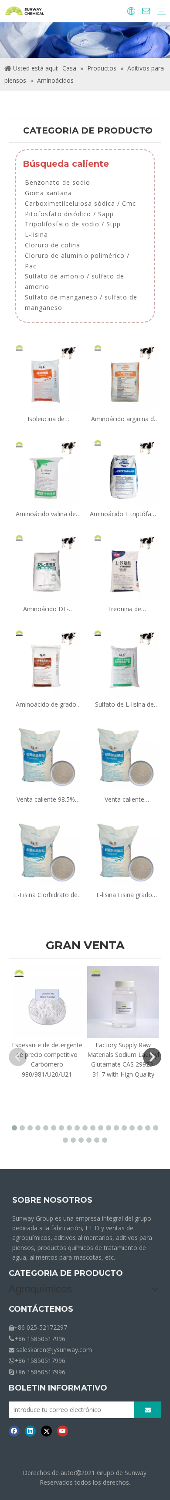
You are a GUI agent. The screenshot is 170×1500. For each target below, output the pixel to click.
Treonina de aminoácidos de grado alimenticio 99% (124, 609)
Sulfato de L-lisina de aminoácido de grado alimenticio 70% (124, 704)
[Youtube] (62, 1431)
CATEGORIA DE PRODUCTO (66, 1273)
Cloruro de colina (52, 245)
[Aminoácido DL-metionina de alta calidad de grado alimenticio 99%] (45, 564)
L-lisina (36, 234)
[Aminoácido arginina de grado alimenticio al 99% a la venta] (124, 374)
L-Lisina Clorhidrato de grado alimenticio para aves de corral (46, 895)
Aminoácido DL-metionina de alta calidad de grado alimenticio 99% (46, 609)
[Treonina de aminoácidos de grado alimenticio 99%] (124, 564)
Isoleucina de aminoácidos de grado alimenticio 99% (46, 419)
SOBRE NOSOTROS (52, 1200)
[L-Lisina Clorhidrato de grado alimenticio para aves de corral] (45, 850)
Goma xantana (48, 193)
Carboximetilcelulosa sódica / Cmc (80, 203)
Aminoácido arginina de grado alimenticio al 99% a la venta (124, 419)
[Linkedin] (30, 1431)
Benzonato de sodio (57, 182)
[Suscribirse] (147, 1409)
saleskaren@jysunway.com (54, 1349)
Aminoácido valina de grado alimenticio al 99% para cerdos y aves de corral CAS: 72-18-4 (45, 514)
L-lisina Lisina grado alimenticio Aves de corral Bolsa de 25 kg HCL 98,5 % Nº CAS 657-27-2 (124, 895)
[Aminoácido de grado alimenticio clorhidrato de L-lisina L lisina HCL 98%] (45, 660)
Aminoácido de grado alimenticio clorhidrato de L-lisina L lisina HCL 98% (45, 704)
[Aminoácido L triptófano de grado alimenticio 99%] (124, 469)
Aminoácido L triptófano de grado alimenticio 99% (124, 514)
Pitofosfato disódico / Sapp (69, 214)
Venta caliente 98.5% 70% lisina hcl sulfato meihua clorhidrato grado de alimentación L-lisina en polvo (46, 799)
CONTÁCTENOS (41, 1309)
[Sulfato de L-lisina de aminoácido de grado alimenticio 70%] (124, 660)
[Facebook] (14, 1431)
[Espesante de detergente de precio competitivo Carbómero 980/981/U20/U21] (47, 1002)
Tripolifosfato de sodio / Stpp (73, 224)
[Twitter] (46, 1431)
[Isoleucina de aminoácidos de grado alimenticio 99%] (45, 374)
